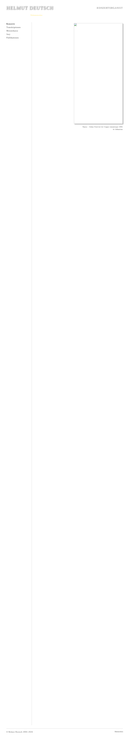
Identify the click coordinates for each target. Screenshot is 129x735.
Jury (8, 34)
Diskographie (49, 15)
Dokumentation (36, 15)
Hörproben (60, 15)
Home (8, 15)
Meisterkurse (12, 31)
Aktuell (25, 15)
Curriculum (17, 15)
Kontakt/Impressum (89, 15)
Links (100, 15)
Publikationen (12, 38)
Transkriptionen (13, 27)
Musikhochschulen (73, 15)
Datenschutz (119, 731)
